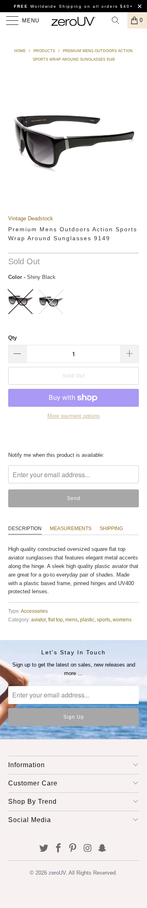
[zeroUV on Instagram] (88, 848)
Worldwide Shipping (48, 6)
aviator (38, 619)
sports (103, 619)
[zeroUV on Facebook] (58, 848)
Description (25, 528)
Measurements (70, 528)
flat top (55, 619)
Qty (12, 338)
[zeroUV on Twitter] (44, 848)
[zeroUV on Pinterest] (73, 848)
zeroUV (57, 873)
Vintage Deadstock (30, 218)
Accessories (34, 611)
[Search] (118, 20)
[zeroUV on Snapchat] (102, 848)
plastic (87, 619)
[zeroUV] (73, 20)
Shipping (111, 528)
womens (122, 619)
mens (71, 619)
